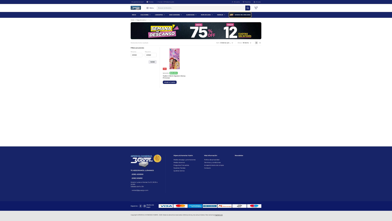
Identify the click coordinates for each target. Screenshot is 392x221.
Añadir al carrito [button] (169, 82)
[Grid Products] (256, 42)
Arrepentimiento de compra (214, 165)
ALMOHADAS (190, 15)
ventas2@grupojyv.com (140, 190)
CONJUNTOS (159, 15)
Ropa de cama (141, 20)
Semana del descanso (243, 15)
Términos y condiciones (212, 162)
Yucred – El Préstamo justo (166, 2)
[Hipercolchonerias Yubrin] (136, 8)
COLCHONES (144, 15)
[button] (257, 8)
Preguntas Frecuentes (181, 165)
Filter (152, 62)
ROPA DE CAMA (206, 15)
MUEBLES (220, 15)
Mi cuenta (237, 2)
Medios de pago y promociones (185, 160)
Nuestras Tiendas (179, 168)
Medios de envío (179, 162)
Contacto (207, 168)
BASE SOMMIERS (174, 15)
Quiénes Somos (179, 171)
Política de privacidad (211, 160)
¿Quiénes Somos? (138, 2)
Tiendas (151, 2)
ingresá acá (218, 215)
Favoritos (248, 2)
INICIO (134, 15)
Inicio (132, 20)
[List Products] (259, 42)
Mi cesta (258, 2)
